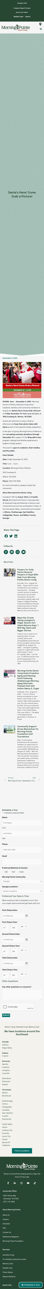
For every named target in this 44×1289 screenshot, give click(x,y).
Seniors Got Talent (22, 12)
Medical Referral (9, 1277)
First (4, 828)
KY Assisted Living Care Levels (14, 1259)
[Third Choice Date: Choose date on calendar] (26, 963)
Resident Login (18, 16)
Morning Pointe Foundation (13, 1241)
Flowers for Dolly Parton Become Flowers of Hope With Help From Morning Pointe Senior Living (27, 575)
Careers (27, 16)
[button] (36, 29)
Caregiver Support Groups (22, 8)
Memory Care (8, 1264)
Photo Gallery (8, 1272)
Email (21, 872)
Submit (6, 1015)
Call (6, 872)
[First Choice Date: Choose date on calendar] (26, 915)
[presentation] (18, 1007)
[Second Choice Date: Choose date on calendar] (26, 939)
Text (13, 872)
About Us (6, 1215)
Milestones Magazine (11, 1237)
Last (3, 838)
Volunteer (6, 1224)
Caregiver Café (22, 3)
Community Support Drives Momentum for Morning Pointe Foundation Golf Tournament (28, 732)
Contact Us (7, 1232)
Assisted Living (8, 1255)
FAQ (4, 1228)
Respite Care (7, 1268)
